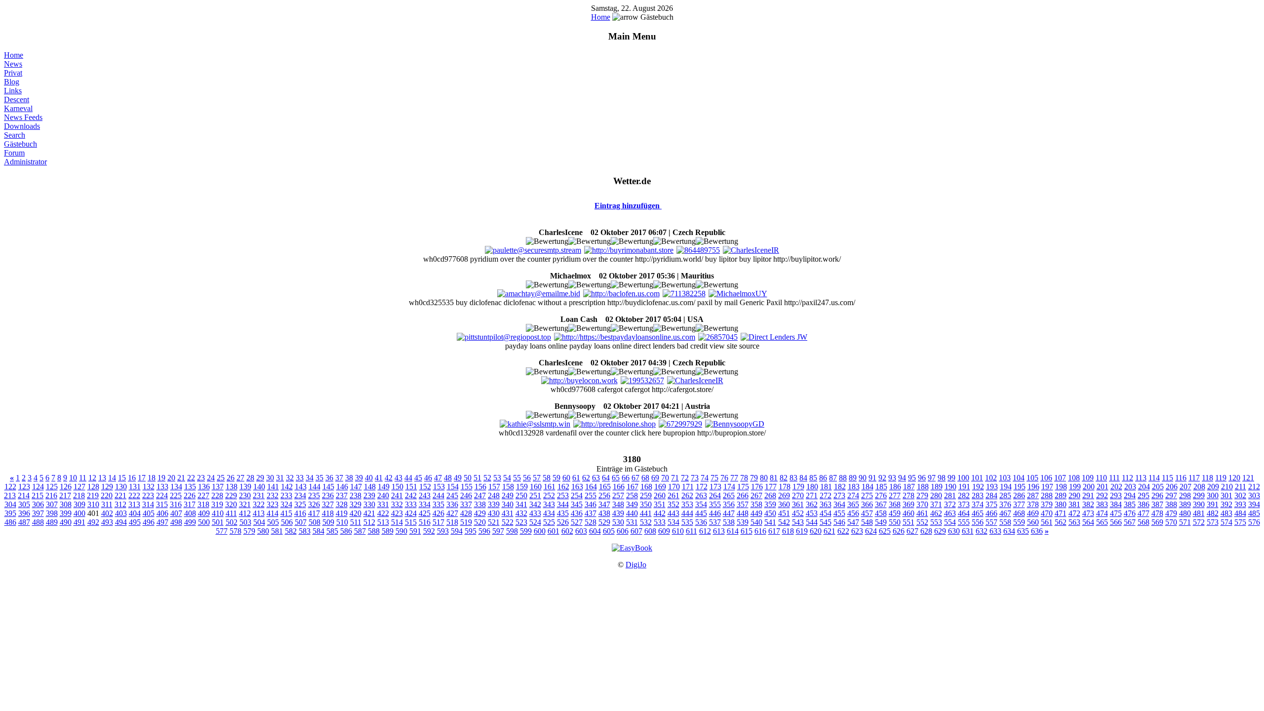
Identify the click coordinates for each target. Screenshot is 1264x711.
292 (1102, 495)
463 (950, 513)
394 (1254, 504)
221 (120, 495)
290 (1074, 495)
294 (1130, 495)
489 (52, 522)
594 (457, 531)
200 (1089, 486)
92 (882, 478)
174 (729, 486)
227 (203, 495)
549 (881, 522)
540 (756, 522)
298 (1185, 495)
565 (1102, 522)
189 (937, 486)
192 (978, 486)
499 (190, 522)
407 (176, 513)
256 (604, 495)
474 (1102, 513)
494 (121, 522)
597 (498, 531)
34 (310, 478)
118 (1207, 478)
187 (909, 486)
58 (547, 478)
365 (853, 504)
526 (563, 522)
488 (38, 522)
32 (290, 478)
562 (1060, 522)
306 (38, 504)
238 (355, 495)
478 (1157, 513)
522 (508, 522)
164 (591, 486)
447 (729, 513)
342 (535, 504)
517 (438, 522)
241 (397, 495)
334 (425, 504)
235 (314, 495)
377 (1019, 504)
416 (300, 513)
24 (211, 478)
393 (1240, 504)
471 (1060, 513)
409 (204, 513)
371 (936, 504)
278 (908, 495)
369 (908, 504)
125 (52, 486)
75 (714, 478)
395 (10, 513)
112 (1127, 478)
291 (1088, 495)
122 (10, 486)
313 (134, 504)
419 (342, 513)
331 (383, 504)
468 (1019, 513)
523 (521, 522)
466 (991, 513)
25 (221, 478)
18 (152, 478)
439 (618, 513)
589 (388, 531)
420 (355, 513)
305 (24, 504)
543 (798, 522)
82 (784, 478)
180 (812, 486)
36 (329, 478)
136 (204, 486)
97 (932, 478)
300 (1213, 495)
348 (618, 504)
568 (1143, 522)
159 (522, 486)
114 (1154, 478)
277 (895, 495)
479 (1171, 513)
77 (734, 478)
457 (867, 513)
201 (1102, 486)
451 (784, 513)
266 (743, 495)
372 (950, 504)
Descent (16, 99)
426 (438, 513)
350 (646, 504)
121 (1248, 478)
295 (1143, 495)
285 (1005, 495)
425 (425, 513)
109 (1088, 478)
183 (854, 486)
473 (1088, 513)
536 (701, 522)
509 (328, 522)
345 (577, 504)
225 (176, 495)
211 (1240, 486)
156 (480, 486)
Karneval (18, 108)
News (13, 64)
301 (1226, 495)
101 (977, 478)
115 (1167, 478)
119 (1220, 478)
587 (360, 531)
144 (314, 486)
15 (122, 478)
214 (24, 495)
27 (240, 478)
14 (112, 478)
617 (774, 531)
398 (52, 513)
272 (825, 495)
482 (1213, 513)
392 (1226, 504)
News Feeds (23, 117)
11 (82, 478)
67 (635, 478)
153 (439, 486)
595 (470, 531)
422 (383, 513)
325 (300, 504)
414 (272, 513)
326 (314, 504)
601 (553, 531)
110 (1101, 478)
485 (1254, 513)
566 (1116, 522)
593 (443, 531)
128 (93, 486)
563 (1074, 522)
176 (757, 486)
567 (1130, 522)
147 (356, 486)
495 (135, 522)
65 (616, 478)
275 (867, 495)
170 (674, 486)
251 (535, 495)
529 (604, 522)
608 (650, 531)
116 (1180, 478)
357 (743, 504)
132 (149, 486)
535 (687, 522)
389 (1185, 504)
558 (1005, 522)
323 (272, 504)
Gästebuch (20, 144)
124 (38, 486)
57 (537, 478)
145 (328, 486)
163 (577, 486)
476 (1130, 513)
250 (521, 495)
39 (359, 478)
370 (922, 504)
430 (494, 513)
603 (581, 531)
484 (1240, 513)
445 (701, 513)
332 (397, 504)
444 (687, 513)
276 (881, 495)
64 (606, 478)
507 (301, 522)
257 (618, 495)
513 (383, 522)
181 (826, 486)
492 (93, 522)
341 (521, 504)
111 (1114, 478)
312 (120, 504)
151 (411, 486)
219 (93, 495)
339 (494, 504)
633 (995, 531)
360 (784, 504)
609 (664, 531)
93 (892, 478)
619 (802, 531)
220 (107, 495)
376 (1005, 504)
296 (1157, 495)
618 (788, 531)
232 (272, 495)
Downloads (22, 126)
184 (867, 486)
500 (204, 522)
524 (535, 522)
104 (1019, 478)
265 (729, 495)
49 (458, 478)
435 (563, 513)
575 (1240, 522)
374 (978, 504)
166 (619, 486)
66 (626, 478)
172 (702, 486)
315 (162, 504)
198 (1061, 486)
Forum (14, 153)
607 (636, 531)
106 (1046, 478)
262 (687, 495)
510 (342, 522)
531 (632, 522)
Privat (13, 73)
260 (660, 495)
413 (259, 513)
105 (1032, 478)
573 (1213, 522)
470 (1047, 513)
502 (231, 522)
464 (964, 513)
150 (397, 486)
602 (567, 531)
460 (908, 513)
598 (512, 531)
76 (724, 478)
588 (374, 531)
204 (1144, 486)
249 (508, 495)
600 (540, 531)
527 (577, 522)
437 (590, 513)
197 (1047, 486)
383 (1102, 504)
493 (107, 522)
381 (1074, 504)
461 (922, 513)
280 (936, 495)
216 (51, 495)
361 (798, 504)
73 (695, 478)
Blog (11, 82)
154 (453, 486)
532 (646, 522)
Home (600, 17)
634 (1009, 531)
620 (816, 531)
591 (415, 531)
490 (66, 522)
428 (466, 513)
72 (685, 478)
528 (590, 522)
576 (1254, 522)
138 (231, 486)
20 (171, 478)
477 (1143, 513)
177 (771, 486)
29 (260, 478)
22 (191, 478)
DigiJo (636, 564)
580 (263, 531)
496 (149, 522)
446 (715, 513)
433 (535, 513)
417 (314, 513)
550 (895, 522)
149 (384, 486)
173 (715, 486)
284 (991, 495)
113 (1140, 478)
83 (793, 478)
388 (1171, 504)
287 (1033, 495)
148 (370, 486)
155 (467, 486)
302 (1240, 495)
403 (121, 513)
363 (825, 504)
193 (992, 486)
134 (176, 486)
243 (425, 495)
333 (411, 504)
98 (942, 478)
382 (1088, 504)
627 (912, 531)
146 (342, 486)
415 (286, 513)
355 (715, 504)
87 (833, 478)
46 (428, 478)
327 (328, 504)
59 (556, 478)
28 (250, 478)
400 (79, 513)
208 (1199, 486)
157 (494, 486)
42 (389, 478)
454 (825, 513)
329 (355, 504)
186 (895, 486)
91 (872, 478)
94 (902, 478)
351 (660, 504)
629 (940, 531)
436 (577, 513)
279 (922, 495)
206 (1172, 486)
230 (245, 495)
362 (812, 504)
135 (190, 486)
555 (964, 522)
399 (66, 513)
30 (270, 478)
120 (1234, 478)
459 (895, 513)
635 (1023, 531)
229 (231, 495)
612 (705, 531)
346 (590, 504)
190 (950, 486)
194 (1006, 486)
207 (1185, 486)
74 (705, 478)
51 (477, 478)
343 (549, 504)
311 (107, 504)
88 (843, 478)
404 (135, 513)
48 (448, 478)
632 (982, 531)
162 (563, 486)
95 (912, 478)
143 (301, 486)
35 (319, 478)
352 (673, 504)
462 (936, 513)
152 (425, 486)
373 (964, 504)
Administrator (25, 162)
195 (1020, 486)
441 (646, 513)
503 (245, 522)
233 (286, 495)
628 (926, 531)
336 (452, 504)
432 (521, 513)
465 (978, 513)
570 (1171, 522)
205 (1158, 486)
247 (480, 495)
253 (563, 495)
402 (107, 513)
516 (425, 522)
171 (688, 486)
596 (484, 531)
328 (342, 504)
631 (968, 531)
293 (1116, 495)
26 (231, 478)
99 (951, 478)
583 (305, 531)
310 (93, 504)
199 (1075, 486)
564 (1088, 522)
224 (162, 495)
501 (218, 522)
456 (853, 513)
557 (991, 522)
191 (964, 486)
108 (1074, 478)
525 (549, 522)
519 (466, 522)
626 (899, 531)
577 (222, 531)
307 (52, 504)
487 (24, 522)
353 (687, 504)
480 (1185, 513)
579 (249, 531)
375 (991, 504)
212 (1254, 486)
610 (678, 531)
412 (245, 513)
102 (991, 478)
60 (566, 478)
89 (853, 478)
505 (273, 522)
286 (1019, 495)
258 (632, 495)
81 (774, 478)
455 (839, 513)
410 (218, 513)
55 (517, 478)
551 (908, 522)
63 (596, 478)
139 (245, 486)
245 (452, 495)
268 (770, 495)
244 (438, 495)
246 (466, 495)
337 (466, 504)
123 (24, 486)
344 (563, 504)
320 (231, 504)
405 (149, 513)
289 (1060, 495)
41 (379, 478)
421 (369, 513)
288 (1047, 495)
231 (259, 495)
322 (259, 504)
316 (176, 504)
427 (452, 513)
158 (508, 486)
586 (346, 531)
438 (604, 513)
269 (784, 495)
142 (287, 486)
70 (665, 478)
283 (978, 495)
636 (1037, 531)
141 (273, 486)
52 (487, 478)
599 (526, 531)
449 (756, 513)
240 (383, 495)
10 (73, 478)
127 (79, 486)
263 (701, 495)
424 (411, 513)
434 (549, 513)
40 (369, 478)
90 (863, 478)
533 (660, 522)
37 (339, 478)
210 (1227, 486)
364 (839, 504)
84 (803, 478)
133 (162, 486)
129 (107, 486)
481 (1199, 513)
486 (10, 522)
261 (673, 495)
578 (235, 531)
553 (936, 522)
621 (829, 531)
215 (37, 495)
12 (92, 478)
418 (328, 513)
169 (660, 486)
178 (784, 486)
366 (867, 504)
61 (576, 478)
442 (660, 513)
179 (798, 486)
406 (162, 513)
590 (401, 531)
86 (823, 478)
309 (79, 504)
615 (746, 531)
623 (857, 531)
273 (839, 495)
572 (1199, 522)
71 (675, 478)
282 (964, 495)
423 (397, 513)
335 (438, 504)
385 (1130, 504)
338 (480, 504)
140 (259, 486)
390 (1199, 504)
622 (843, 531)
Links (13, 90)
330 (369, 504)
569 (1157, 522)
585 (332, 531)
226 (190, 495)
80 (764, 478)
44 (408, 478)
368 (895, 504)
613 (719, 531)
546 (839, 522)
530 (618, 522)
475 (1116, 513)
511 (355, 522)
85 (813, 478)
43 (398, 478)
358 (756, 504)
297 (1171, 495)
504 (259, 522)
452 (798, 513)
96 (922, 478)
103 (1005, 478)
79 (754, 478)
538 (729, 522)
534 (673, 522)
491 (79, 522)
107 (1060, 478)
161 (549, 486)
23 (201, 478)
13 (102, 478)
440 (632, 513)
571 (1185, 522)
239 (369, 495)
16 (132, 478)
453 (812, 513)
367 (881, 504)
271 (812, 495)
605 (609, 531)
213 (10, 495)
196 (1033, 486)
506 (287, 522)
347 (604, 504)
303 (1254, 495)
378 (1033, 504)
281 (950, 495)
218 (79, 495)
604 (595, 531)
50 (468, 478)
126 (66, 486)
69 (655, 478)
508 (314, 522)
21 (181, 478)
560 (1033, 522)
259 (646, 495)
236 (328, 495)
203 (1130, 486)
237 (342, 495)
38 (349, 478)
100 (963, 478)
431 (508, 513)
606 (623, 531)
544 (812, 522)
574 (1226, 522)
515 (411, 522)
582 (291, 531)
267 (756, 495)
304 (10, 504)
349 (632, 504)
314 (148, 504)
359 (770, 504)
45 (418, 478)
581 (277, 531)
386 (1143, 504)
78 (744, 478)
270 (798, 495)
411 (231, 513)
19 (161, 478)
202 (1116, 486)
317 (190, 504)
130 (121, 486)
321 (245, 504)
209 (1213, 486)
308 (66, 504)
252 (549, 495)
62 (586, 478)
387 (1157, 504)
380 (1060, 504)
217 (65, 495)
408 (190, 513)
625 (885, 531)
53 (497, 478)
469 (1033, 513)
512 (369, 522)
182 (840, 486)
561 (1047, 522)
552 (922, 522)
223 (148, 495)
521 (494, 522)
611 (691, 531)
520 (480, 522)
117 (1194, 478)
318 (203, 504)
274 (853, 495)
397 (38, 513)
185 (881, 486)
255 (590, 495)
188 (923, 486)
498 (176, 522)
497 (162, 522)
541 (770, 522)
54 (507, 478)
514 (397, 522)
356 (729, 504)
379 (1047, 504)
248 (494, 495)
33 (300, 478)
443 (673, 513)
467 (1005, 513)
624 (871, 531)
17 (142, 478)
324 (286, 504)
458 (881, 513)
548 (867, 522)
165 (605, 486)
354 (701, 504)
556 (978, 522)
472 (1074, 513)
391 (1213, 504)
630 (954, 531)
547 (853, 522)
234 (300, 495)
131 (135, 486)
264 (715, 495)
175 (743, 486)
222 (134, 495)
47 (438, 478)
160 (536, 486)
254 (577, 495)
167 (632, 486)
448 (743, 513)
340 (508, 504)
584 (318, 531)
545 (825, 522)
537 (715, 522)
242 (411, 495)
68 (645, 478)
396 (24, 513)
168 (646, 486)
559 (1019, 522)
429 (480, 513)
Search (14, 135)
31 (280, 478)
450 (770, 513)
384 (1116, 504)
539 (743, 522)
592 (429, 531)
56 (527, 478)
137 (218, 486)
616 (760, 531)
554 (950, 522)
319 (217, 504)
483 (1226, 513)
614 (733, 531)
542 (784, 522)
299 (1199, 495)
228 (217, 495)
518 (452, 522)
